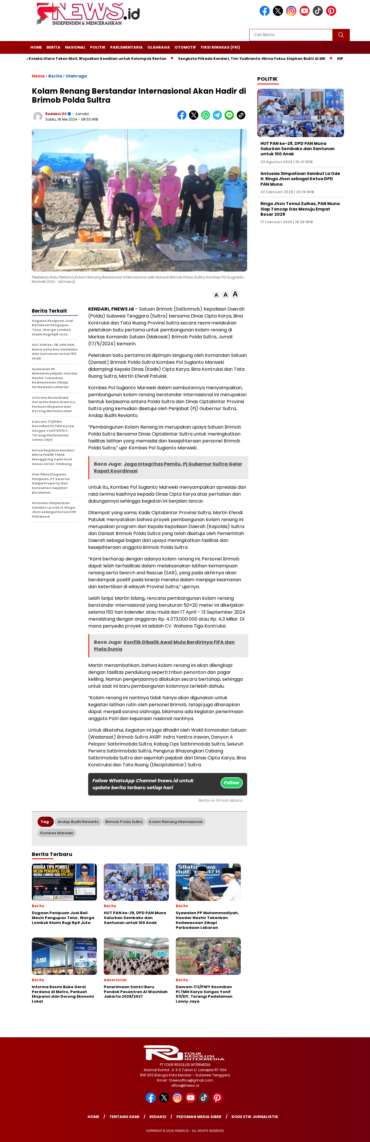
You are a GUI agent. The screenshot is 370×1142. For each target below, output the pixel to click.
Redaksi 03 (55, 113)
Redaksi (157, 1116)
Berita (53, 47)
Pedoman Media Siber (198, 1116)
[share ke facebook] (183, 118)
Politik (98, 47)
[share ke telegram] (219, 118)
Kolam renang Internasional (175, 821)
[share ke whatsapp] (207, 118)
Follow (231, 782)
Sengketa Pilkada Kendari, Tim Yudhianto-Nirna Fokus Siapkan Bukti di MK (227, 58)
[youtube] (305, 14)
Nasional (75, 47)
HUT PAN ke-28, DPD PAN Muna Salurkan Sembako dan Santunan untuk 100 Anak (297, 149)
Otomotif (185, 47)
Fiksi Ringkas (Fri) (220, 47)
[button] (216, 295)
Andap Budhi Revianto (78, 821)
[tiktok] (319, 14)
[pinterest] (332, 14)
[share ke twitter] (195, 118)
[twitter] (279, 14)
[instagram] (292, 14)
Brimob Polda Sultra (124, 821)
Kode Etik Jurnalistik (255, 1116)
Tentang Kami (124, 1116)
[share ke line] (230, 118)
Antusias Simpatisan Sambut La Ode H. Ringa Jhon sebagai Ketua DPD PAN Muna (300, 179)
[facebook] (266, 14)
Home (36, 47)
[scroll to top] (354, 1133)
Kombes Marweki (56, 833)
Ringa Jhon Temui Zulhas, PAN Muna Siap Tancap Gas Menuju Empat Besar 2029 (300, 209)
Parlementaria (126, 47)
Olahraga (158, 47)
